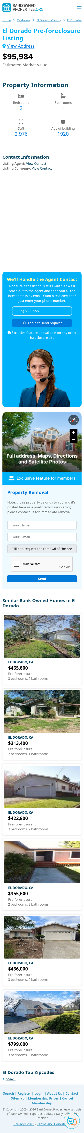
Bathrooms (63, 102)
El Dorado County (48, 20)
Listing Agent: (13, 163)
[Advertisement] (42, 225)
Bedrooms (21, 102)
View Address (20, 46)
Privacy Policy (23, 1124)
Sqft (21, 128)
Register (24, 1093)
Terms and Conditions (54, 1124)
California (23, 20)
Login (39, 1093)
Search (8, 1093)
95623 (10, 1079)
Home (6, 20)
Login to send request (44, 323)
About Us (54, 1093)
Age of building (63, 128)
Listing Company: (16, 168)
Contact (71, 1093)
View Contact (36, 163)
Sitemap (17, 1098)
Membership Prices (43, 1098)
